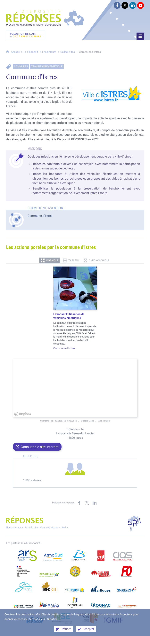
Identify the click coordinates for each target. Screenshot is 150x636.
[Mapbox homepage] (22, 414)
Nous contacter (14, 527)
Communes (21, 66)
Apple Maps (104, 420)
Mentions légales (49, 527)
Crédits (65, 527)
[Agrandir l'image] (111, 94)
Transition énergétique (46, 66)
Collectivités (67, 52)
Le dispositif (30, 52)
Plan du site (31, 527)
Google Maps (88, 420)
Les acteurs (49, 52)
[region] (75, 388)
